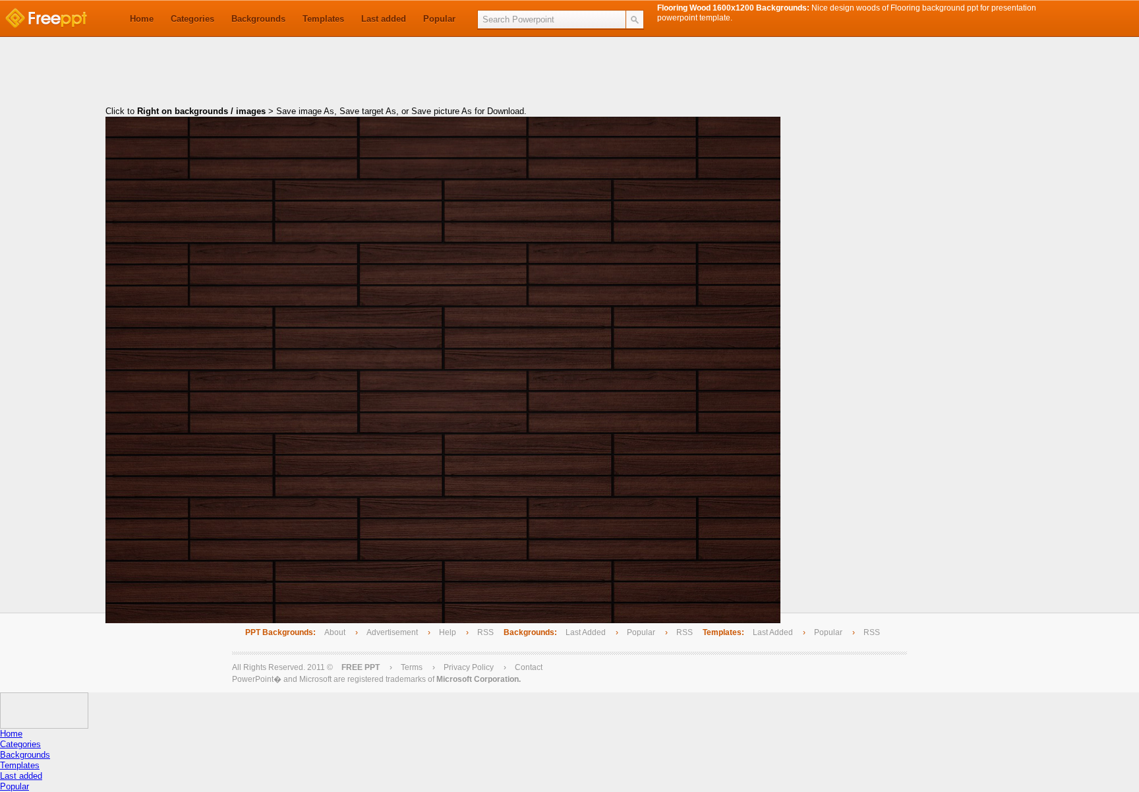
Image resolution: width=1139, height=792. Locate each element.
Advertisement (393, 632)
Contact (528, 667)
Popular (439, 19)
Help (447, 632)
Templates (323, 19)
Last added (383, 19)
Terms (412, 667)
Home (142, 19)
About (334, 632)
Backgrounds (258, 19)
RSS (485, 632)
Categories (192, 19)
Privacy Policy (469, 667)
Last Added (586, 632)
